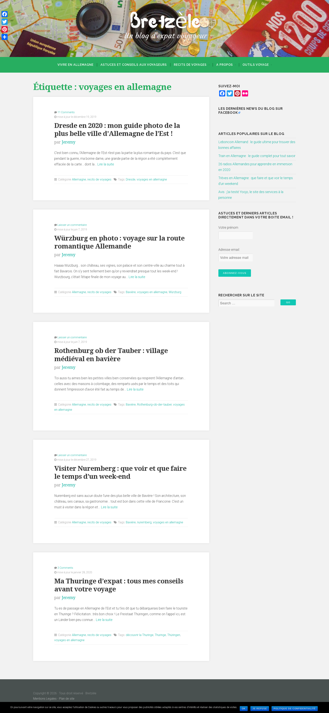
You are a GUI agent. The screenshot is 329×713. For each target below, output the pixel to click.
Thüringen (173, 635)
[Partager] (4, 37)
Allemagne (79, 179)
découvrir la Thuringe (139, 635)
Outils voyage (256, 65)
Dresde (130, 179)
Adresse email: (229, 250)
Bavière (131, 292)
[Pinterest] (4, 29)
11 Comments (66, 112)
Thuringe (160, 635)
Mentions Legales (45, 698)
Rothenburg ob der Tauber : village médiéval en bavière (111, 355)
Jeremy (68, 142)
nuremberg (144, 522)
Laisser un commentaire (72, 224)
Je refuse (259, 708)
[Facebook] (4, 14)
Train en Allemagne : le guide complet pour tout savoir (256, 156)
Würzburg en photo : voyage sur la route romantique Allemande (119, 242)
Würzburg (175, 292)
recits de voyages (190, 65)
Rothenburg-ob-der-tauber (154, 404)
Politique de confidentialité (295, 708)
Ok (244, 708)
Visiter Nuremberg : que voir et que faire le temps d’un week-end (120, 472)
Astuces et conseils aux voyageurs (134, 65)
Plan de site (66, 698)
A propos (224, 65)
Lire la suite (105, 164)
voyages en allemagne (152, 179)
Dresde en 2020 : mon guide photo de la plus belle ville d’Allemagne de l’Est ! (117, 129)
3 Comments (65, 567)
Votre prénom (228, 227)
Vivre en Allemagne (75, 65)
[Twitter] (4, 22)
